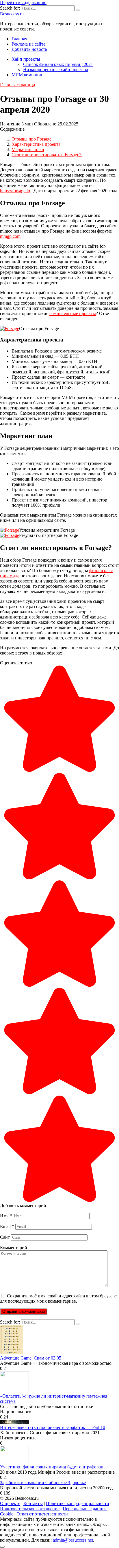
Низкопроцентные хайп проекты (55, 69)
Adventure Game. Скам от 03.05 (30, 1357)
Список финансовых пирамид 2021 (58, 64)
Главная (19, 38)
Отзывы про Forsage (31, 138)
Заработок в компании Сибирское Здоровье (43, 1482)
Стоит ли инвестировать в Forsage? (47, 154)
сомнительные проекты (72, 313)
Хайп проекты (26, 59)
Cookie (6, 1513)
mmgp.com (10, 236)
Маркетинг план (28, 149)
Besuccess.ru (12, 13)
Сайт (5, 1237)
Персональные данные (85, 1508)
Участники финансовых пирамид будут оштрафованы (53, 1466)
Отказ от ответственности (42, 1513)
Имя (6, 1215)
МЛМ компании (28, 74)
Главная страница (17, 84)
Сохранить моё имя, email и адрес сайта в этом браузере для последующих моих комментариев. (58, 1298)
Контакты (33, 1503)
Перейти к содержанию (23, 2)
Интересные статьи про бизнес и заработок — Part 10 (52, 1427)
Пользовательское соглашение (30, 1508)
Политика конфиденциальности (77, 1503)
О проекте (10, 1503)
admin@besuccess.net (73, 1540)
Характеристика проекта (37, 144)
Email (7, 1226)
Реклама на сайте (28, 44)
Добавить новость (29, 49)
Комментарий (13, 1247)
